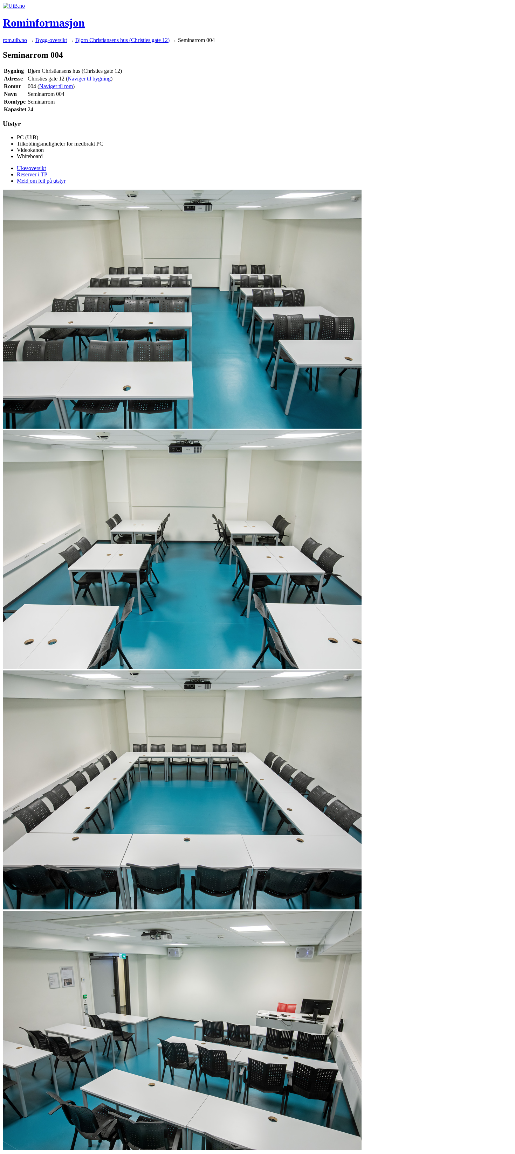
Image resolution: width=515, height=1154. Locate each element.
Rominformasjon (44, 22)
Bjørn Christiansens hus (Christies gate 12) (122, 40)
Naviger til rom (56, 86)
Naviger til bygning (89, 79)
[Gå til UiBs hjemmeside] (14, 6)
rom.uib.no (15, 40)
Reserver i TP (32, 174)
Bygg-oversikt (51, 40)
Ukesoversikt (31, 168)
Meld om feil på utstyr (41, 181)
